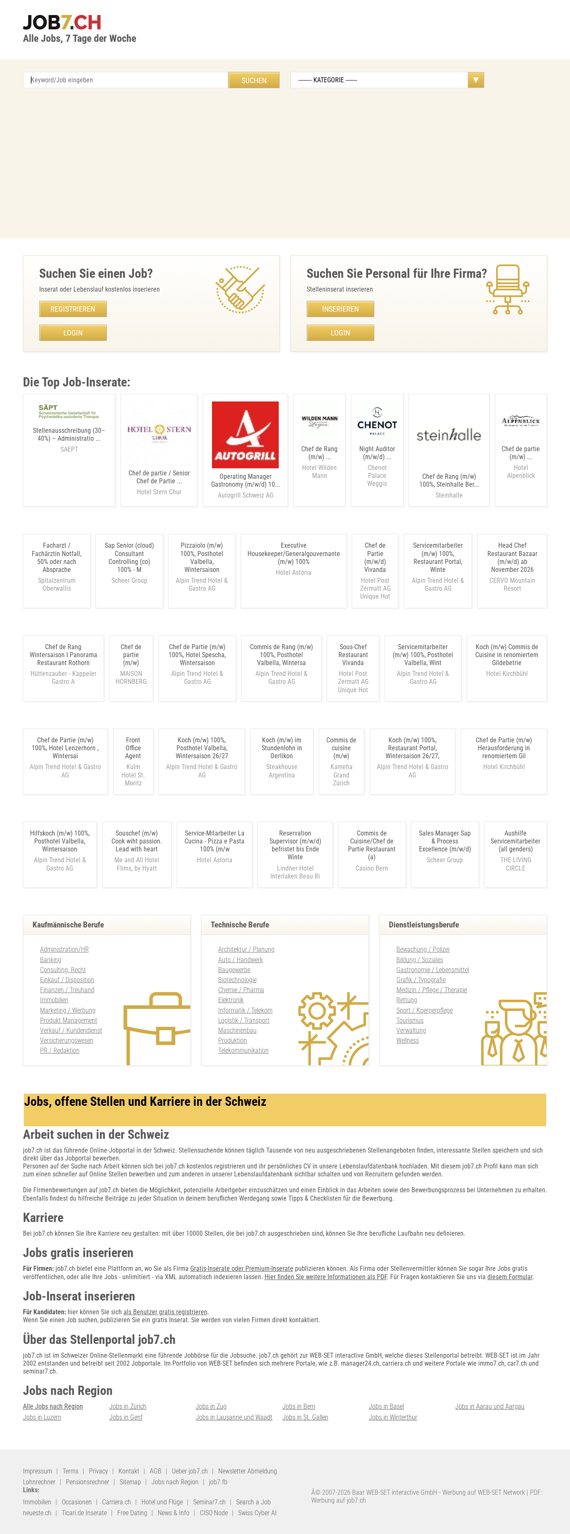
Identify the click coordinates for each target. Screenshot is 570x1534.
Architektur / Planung (246, 949)
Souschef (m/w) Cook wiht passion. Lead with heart (136, 841)
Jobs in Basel (386, 1406)
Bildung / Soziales (419, 960)
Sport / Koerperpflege (424, 1010)
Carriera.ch (116, 1502)
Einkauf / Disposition (67, 980)
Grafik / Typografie (421, 980)
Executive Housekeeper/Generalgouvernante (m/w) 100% (293, 553)
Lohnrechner (39, 1482)
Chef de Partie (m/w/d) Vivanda (375, 557)
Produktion (232, 1040)
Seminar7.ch (209, 1502)
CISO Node (214, 1513)
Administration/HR (64, 949)
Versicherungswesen (66, 1040)
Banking (50, 960)
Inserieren (340, 309)
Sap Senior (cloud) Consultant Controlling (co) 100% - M (129, 557)
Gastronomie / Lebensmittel (432, 970)
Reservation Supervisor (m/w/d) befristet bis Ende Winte (295, 845)
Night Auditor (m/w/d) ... (377, 466)
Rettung (406, 1000)
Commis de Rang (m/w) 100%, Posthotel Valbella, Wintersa (281, 655)
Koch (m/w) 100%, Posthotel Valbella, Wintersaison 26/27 (202, 748)
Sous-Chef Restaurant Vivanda (353, 655)
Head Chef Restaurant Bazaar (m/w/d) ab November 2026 (512, 557)
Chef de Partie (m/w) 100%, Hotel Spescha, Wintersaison (197, 655)
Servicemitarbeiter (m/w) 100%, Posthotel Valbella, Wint (423, 655)
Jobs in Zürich (127, 1406)
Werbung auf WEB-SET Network (483, 1492)
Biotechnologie (237, 980)
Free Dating (132, 1513)
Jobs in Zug (211, 1406)
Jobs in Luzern (42, 1417)
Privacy (98, 1471)
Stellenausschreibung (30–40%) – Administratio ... (69, 440)
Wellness (407, 1040)
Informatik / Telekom (245, 1010)
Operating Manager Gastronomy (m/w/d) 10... (245, 485)
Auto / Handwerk (240, 960)
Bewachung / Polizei (422, 949)
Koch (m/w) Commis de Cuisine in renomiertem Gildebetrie (506, 655)
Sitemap (130, 1482)
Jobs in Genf (126, 1417)
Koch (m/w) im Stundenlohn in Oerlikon (282, 748)
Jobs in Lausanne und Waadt (234, 1417)
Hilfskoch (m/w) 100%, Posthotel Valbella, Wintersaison (60, 841)
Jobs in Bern (298, 1406)
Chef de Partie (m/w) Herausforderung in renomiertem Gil (504, 748)
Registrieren (72, 309)
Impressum (37, 1471)
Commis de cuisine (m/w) (341, 748)
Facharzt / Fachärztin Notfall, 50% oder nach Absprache (56, 557)
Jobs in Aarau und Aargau (490, 1406)
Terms (70, 1471)
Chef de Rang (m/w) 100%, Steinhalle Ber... (449, 485)
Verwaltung (411, 1030)
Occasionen (77, 1502)
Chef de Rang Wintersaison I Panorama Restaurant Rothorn (63, 655)
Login (73, 332)
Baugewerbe (234, 970)
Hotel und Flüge (162, 1502)
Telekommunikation (243, 1050)
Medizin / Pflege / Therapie (431, 990)
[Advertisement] (285, 163)
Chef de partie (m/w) (131, 655)
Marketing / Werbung (68, 1010)
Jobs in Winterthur (393, 1417)
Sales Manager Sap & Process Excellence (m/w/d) (445, 841)
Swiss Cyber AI (257, 1513)
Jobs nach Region (175, 1482)
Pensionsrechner (87, 1482)
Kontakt (129, 1471)
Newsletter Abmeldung (247, 1471)
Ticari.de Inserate (84, 1513)
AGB (155, 1471)
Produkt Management (68, 1020)
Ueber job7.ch (190, 1471)
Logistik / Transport (244, 1020)
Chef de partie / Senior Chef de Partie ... (159, 482)
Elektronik (231, 1000)
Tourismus (410, 1020)
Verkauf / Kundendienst (71, 1030)
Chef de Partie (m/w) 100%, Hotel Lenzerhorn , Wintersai (65, 748)
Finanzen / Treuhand (67, 990)
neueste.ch (37, 1513)
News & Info (173, 1513)
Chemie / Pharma (241, 990)
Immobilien (54, 1000)
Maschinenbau (237, 1030)
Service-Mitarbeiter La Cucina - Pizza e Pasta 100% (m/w (214, 841)
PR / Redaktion (60, 1050)
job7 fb (218, 1482)
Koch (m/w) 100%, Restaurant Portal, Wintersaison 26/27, (412, 748)
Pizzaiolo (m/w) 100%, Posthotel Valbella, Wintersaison (201, 557)
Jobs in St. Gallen (305, 1417)
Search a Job (253, 1502)
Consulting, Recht (63, 970)
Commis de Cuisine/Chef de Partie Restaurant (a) (372, 845)
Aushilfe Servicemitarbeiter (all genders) (515, 841)
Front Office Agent (133, 748)
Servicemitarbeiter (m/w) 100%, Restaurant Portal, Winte (438, 557)
